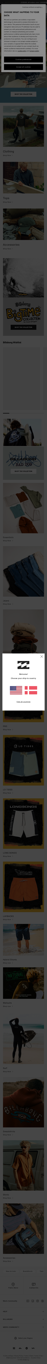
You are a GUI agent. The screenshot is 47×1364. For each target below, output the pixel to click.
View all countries (23, 702)
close (41, 656)
